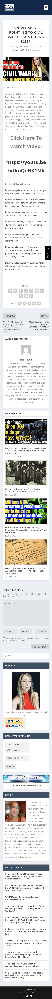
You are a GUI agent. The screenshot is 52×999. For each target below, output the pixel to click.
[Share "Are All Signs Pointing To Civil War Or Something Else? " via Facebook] (10, 290)
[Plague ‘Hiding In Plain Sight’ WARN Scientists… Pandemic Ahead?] (26, 472)
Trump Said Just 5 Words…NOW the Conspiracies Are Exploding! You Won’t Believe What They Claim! (23, 954)
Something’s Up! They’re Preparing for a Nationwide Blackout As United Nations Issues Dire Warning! (24, 975)
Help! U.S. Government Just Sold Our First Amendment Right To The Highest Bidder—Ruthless (26, 570)
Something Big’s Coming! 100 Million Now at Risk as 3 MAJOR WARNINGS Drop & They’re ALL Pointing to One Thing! (26, 920)
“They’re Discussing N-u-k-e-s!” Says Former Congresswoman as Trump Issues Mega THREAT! (25, 943)
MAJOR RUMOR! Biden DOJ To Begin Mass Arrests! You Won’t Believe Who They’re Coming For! (25, 450)
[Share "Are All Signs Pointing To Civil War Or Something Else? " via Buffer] (42, 290)
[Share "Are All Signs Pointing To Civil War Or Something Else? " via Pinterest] (31, 290)
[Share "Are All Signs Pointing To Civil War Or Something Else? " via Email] (26, 296)
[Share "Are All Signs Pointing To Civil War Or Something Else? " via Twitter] (15, 290)
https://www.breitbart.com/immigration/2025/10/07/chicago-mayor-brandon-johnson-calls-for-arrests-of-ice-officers (26, 266)
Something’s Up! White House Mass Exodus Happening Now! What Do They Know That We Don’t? (25, 908)
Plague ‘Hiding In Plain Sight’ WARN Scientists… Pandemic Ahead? (22, 490)
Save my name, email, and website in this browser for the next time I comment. (26, 639)
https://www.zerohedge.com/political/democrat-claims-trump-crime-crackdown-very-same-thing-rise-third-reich (26, 224)
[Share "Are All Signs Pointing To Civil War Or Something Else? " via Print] (31, 296)
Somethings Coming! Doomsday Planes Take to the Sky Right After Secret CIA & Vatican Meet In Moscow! (24, 876)
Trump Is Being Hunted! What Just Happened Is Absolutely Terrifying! (21, 964)
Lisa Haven (23, 46)
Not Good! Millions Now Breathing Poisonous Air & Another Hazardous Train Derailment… (26, 530)
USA (22, 50)
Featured (15, 50)
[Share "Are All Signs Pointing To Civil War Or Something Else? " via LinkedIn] (36, 290)
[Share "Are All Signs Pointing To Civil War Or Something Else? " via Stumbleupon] (20, 296)
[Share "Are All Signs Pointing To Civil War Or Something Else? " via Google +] (20, 290)
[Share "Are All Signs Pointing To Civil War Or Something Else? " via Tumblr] (26, 290)
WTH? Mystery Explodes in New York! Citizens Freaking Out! (22, 898)
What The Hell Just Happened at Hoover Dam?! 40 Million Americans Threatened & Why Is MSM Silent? (24, 888)
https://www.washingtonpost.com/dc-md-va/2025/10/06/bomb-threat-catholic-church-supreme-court (24, 237)
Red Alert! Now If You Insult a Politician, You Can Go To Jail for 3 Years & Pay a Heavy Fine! (25, 931)
